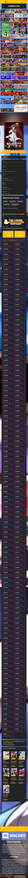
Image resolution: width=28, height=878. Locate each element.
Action (5, 201)
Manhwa (4, 167)
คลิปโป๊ (15, 827)
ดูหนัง (24, 827)
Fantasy (20, 201)
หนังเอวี (20, 827)
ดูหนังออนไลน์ (5, 827)
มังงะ (11, 827)
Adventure (13, 201)
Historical (6, 204)
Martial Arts (15, 204)
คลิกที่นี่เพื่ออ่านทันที (14, 6)
